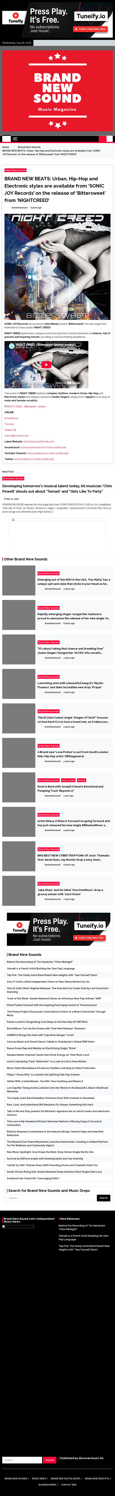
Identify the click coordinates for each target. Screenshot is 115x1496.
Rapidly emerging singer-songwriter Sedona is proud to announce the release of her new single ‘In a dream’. (73, 616)
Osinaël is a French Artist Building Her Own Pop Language (41, 968)
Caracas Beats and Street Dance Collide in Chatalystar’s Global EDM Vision (51, 1041)
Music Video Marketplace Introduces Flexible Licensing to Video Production (51, 1068)
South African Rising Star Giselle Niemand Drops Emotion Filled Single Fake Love (54, 1171)
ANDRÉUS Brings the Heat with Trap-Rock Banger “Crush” (40, 1035)
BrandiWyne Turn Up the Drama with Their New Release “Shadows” (46, 1028)
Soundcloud (11, 418)
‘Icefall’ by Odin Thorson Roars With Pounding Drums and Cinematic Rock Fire (52, 1165)
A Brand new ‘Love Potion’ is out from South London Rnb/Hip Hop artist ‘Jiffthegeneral (73, 754)
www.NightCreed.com (16, 435)
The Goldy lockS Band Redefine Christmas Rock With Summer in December (51, 1098)
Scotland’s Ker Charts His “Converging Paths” (33, 1178)
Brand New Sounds (15, 170)
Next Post (8, 471)
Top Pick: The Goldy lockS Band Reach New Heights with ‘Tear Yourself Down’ (52, 975)
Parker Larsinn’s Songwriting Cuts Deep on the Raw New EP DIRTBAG (47, 1021)
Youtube (9, 424)
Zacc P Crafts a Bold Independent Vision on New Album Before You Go (48, 981)
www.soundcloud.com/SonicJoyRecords (43, 447)
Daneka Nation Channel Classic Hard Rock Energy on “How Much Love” (48, 1054)
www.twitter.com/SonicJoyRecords (34, 459)
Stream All (10, 429)
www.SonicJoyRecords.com (38, 441)
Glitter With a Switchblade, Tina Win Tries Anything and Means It (45, 1081)
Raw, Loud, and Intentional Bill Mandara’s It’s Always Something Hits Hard (50, 1104)
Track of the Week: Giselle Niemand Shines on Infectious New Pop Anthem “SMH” (54, 998)
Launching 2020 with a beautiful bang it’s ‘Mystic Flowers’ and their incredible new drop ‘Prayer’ (70, 685)
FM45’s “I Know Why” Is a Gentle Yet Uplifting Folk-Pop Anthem (43, 1074)
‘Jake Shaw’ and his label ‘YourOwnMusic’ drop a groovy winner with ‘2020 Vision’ (70, 892)
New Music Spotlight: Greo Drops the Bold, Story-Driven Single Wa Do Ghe (50, 1152)
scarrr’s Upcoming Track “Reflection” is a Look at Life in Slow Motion (46, 1061)
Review (81, 780)
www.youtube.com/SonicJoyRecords (48, 453)
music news (68, 780)
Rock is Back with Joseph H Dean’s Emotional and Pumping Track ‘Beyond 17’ (70, 788)
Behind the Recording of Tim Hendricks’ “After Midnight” (40, 962)
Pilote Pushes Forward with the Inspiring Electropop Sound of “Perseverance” (52, 1005)
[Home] (6, 139)
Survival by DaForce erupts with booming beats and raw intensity (45, 1158)
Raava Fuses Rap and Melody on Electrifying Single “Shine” (42, 1048)
